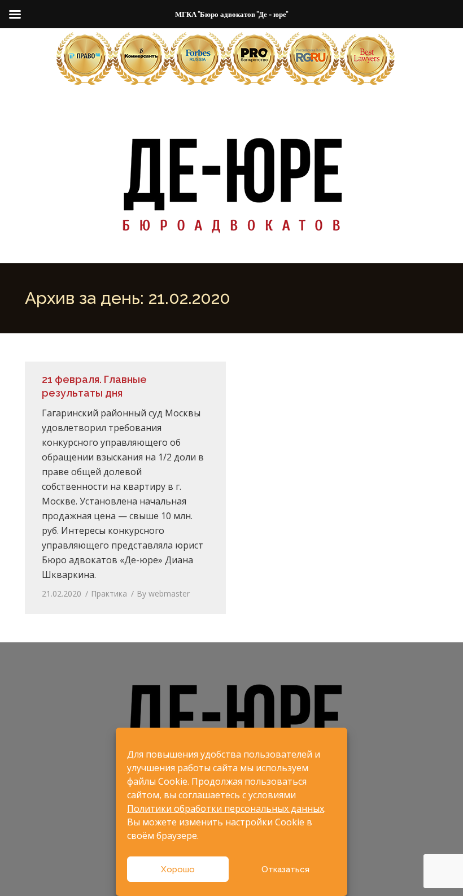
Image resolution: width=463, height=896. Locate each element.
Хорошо (178, 869)
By (163, 593)
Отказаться (285, 869)
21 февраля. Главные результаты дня (94, 386)
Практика (109, 593)
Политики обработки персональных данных (225, 808)
